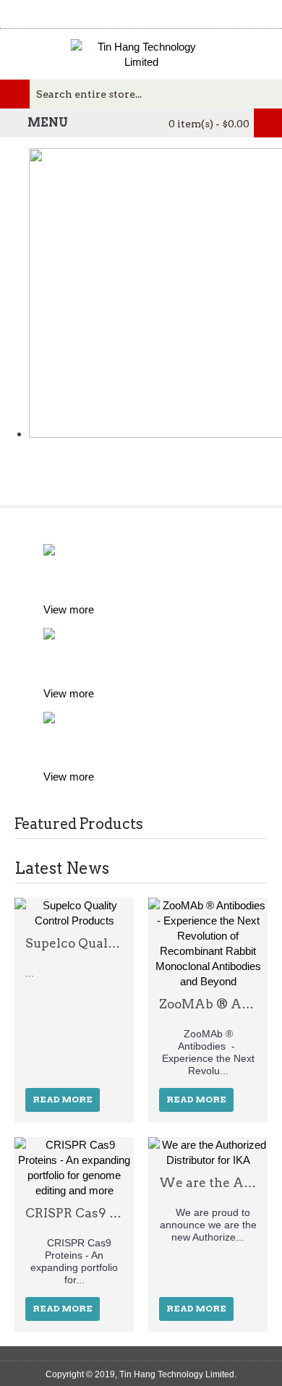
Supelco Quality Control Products (74, 943)
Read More (63, 1099)
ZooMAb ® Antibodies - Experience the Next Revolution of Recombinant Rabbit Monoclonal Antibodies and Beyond (208, 1004)
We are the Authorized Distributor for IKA (208, 1182)
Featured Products (78, 824)
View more (68, 609)
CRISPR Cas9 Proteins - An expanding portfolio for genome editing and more (74, 1213)
